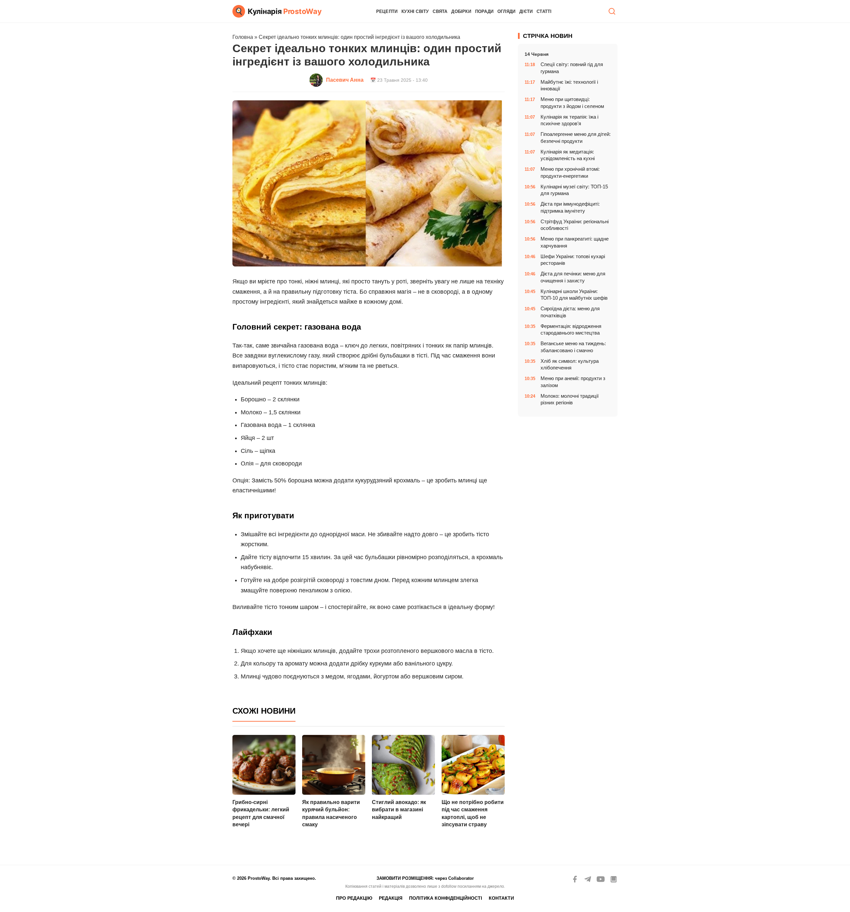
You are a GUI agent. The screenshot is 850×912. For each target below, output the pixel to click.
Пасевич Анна (345, 80)
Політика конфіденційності (445, 898)
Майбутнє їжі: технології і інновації (569, 85)
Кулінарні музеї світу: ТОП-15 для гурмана (574, 190)
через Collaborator (454, 878)
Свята (440, 11)
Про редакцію (354, 898)
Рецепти (386, 11)
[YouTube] (601, 879)
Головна (242, 37)
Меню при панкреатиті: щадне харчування (575, 242)
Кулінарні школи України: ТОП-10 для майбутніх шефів (574, 294)
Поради (484, 11)
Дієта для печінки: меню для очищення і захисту (573, 277)
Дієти (526, 11)
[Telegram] (588, 879)
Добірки (461, 11)
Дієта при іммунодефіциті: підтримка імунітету (570, 207)
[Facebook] (575, 879)
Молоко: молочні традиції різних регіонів (570, 399)
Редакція (390, 898)
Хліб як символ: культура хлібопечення (570, 364)
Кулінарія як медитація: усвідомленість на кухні (568, 155)
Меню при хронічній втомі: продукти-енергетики (570, 172)
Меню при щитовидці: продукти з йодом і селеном (572, 102)
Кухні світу (415, 11)
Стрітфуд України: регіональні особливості (575, 225)
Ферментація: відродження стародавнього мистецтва (571, 329)
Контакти (501, 898)
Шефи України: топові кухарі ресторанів (573, 259)
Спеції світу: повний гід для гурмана (572, 67)
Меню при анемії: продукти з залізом (573, 381)
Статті (544, 11)
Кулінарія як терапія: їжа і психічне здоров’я (569, 120)
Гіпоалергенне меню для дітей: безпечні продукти (576, 137)
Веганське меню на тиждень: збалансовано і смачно (573, 347)
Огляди (506, 11)
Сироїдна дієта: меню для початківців (570, 312)
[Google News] (614, 879)
